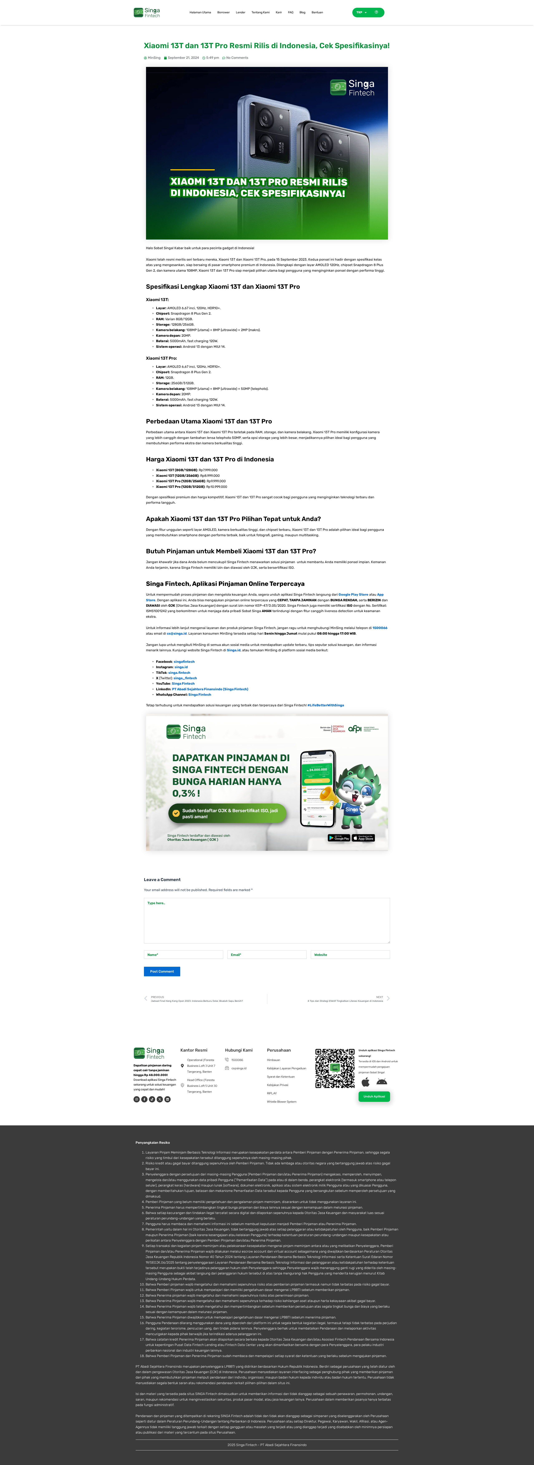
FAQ (290, 12)
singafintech (184, 662)
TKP (359, 12)
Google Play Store (353, 594)
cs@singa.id (177, 633)
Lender (240, 12)
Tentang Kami (261, 12)
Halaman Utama (200, 12)
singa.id (181, 667)
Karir (279, 12)
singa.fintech (179, 673)
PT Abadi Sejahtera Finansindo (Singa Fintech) (210, 689)
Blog (302, 12)
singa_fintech (185, 678)
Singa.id (234, 650)
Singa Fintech (183, 683)
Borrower (223, 12)
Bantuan (317, 12)
